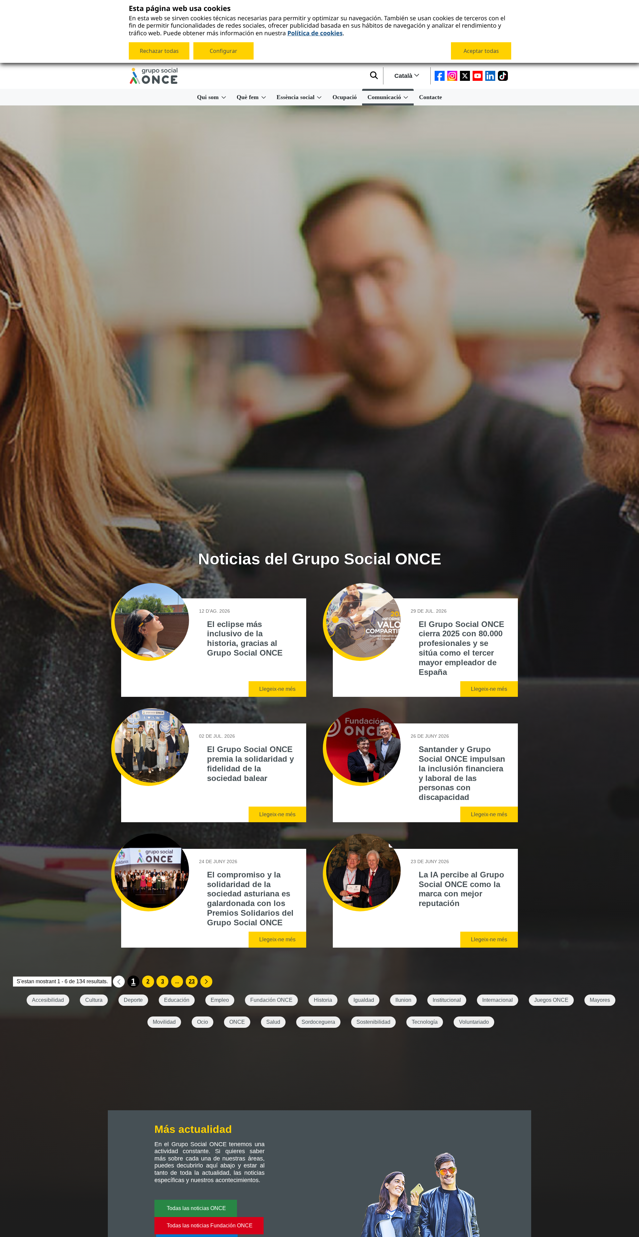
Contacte (430, 97)
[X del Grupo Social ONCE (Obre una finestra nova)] (465, 76)
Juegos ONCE (551, 1000)
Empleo (220, 1000)
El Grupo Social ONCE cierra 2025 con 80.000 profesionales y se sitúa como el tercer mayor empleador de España (461, 648)
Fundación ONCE (271, 1000)
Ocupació (344, 97)
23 (192, 981)
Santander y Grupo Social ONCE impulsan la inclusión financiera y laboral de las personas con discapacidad (462, 773)
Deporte (133, 1000)
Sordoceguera (318, 1022)
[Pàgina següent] (206, 982)
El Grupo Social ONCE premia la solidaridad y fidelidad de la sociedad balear (250, 763)
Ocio (202, 1022)
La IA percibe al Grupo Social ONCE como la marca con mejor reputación (461, 889)
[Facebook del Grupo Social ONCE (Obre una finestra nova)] (440, 76)
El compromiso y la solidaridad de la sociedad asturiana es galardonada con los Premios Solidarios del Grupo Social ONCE (250, 898)
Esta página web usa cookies (180, 9)
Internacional (497, 1000)
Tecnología (425, 1022)
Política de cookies (314, 32)
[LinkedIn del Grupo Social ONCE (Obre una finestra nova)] (490, 76)
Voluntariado (474, 1022)
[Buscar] (373, 76)
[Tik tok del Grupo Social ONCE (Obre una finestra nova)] (503, 76)
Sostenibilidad (373, 1022)
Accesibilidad (48, 1000)
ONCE (237, 1022)
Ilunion (403, 1000)
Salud (273, 1022)
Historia (323, 1000)
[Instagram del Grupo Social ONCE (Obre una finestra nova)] (452, 76)
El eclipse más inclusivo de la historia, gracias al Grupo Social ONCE (245, 638)
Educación (176, 1000)
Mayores (600, 1000)
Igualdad (363, 1000)
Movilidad (164, 1022)
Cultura (94, 1000)
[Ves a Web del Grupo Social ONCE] (153, 76)
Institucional (447, 1000)
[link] (119, 982)
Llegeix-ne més (277, 689)
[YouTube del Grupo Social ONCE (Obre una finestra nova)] (478, 76)
